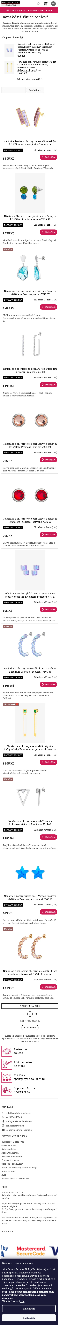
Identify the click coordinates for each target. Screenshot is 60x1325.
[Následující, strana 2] (30, 1014)
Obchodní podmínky (12, 1163)
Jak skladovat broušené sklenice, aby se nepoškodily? (29, 1217)
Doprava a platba (9, 1152)
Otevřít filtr (34, 90)
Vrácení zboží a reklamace (15, 1178)
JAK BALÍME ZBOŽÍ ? (12, 1192)
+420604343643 (14, 1117)
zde (22, 1301)
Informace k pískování (13, 1141)
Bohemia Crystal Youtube (19, 1130)
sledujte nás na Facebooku (19, 1121)
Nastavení (29, 1308)
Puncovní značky (10, 1160)
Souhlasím (29, 1317)
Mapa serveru (8, 1171)
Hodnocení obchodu (11, 1156)
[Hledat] (38, 4)
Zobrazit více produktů (28, 79)
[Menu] (53, 4)
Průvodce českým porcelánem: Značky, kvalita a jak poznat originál (28, 1205)
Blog (3, 1174)
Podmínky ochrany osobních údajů (19, 1167)
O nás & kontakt (9, 1145)
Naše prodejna (8, 1149)
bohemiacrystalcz (15, 1125)
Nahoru (31, 1027)
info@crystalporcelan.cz (18, 1113)
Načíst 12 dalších (30, 1006)
